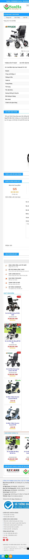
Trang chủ (8, 17)
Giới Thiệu (17, 17)
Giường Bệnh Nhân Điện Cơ (10, 547)
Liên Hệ (25, 17)
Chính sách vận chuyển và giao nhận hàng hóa (15, 523)
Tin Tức (6, 548)
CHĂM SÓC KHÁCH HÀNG (10, 512)
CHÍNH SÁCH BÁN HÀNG (10, 519)
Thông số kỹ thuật (11, 63)
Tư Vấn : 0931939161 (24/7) (10, 535)
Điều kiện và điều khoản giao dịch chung (13, 521)
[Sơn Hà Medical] (4, 540)
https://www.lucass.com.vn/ (15, 496)
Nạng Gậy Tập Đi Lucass (15, 548)
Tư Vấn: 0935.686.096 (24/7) (10, 533)
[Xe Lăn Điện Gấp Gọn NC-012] (9, 55)
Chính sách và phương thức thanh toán (13, 525)
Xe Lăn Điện (13, 20)
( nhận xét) (14, 194)
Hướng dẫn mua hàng (9, 514)
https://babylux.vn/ (17, 499)
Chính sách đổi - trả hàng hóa (11, 528)
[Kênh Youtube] (7, 540)
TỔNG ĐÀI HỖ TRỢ (8, 531)
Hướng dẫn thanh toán (9, 516)
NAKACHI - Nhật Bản (9, 550)
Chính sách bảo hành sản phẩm (11, 527)
